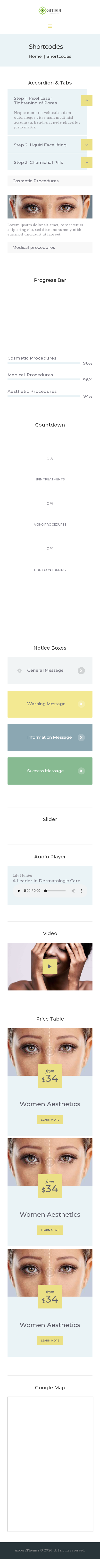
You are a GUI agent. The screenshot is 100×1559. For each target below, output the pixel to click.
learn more (50, 1119)
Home (35, 56)
